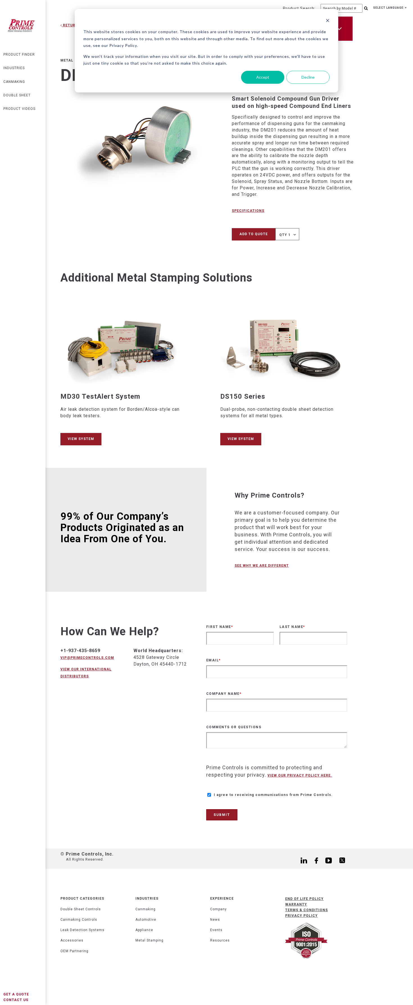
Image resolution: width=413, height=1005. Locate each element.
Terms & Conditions (306, 910)
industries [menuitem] (14, 68)
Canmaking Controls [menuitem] (78, 920)
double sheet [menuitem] (17, 95)
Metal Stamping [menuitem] (149, 940)
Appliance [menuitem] (144, 930)
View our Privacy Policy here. (299, 775)
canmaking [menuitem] (14, 82)
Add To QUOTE (253, 234)
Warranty (296, 904)
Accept (262, 77)
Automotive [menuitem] (145, 920)
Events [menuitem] (216, 930)
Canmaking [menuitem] (145, 909)
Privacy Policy (301, 916)
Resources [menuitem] (220, 940)
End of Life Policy (304, 899)
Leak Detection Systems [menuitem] (82, 930)
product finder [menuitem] (19, 54)
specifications (248, 211)
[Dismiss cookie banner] (328, 21)
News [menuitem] (215, 920)
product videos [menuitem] (19, 109)
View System (81, 439)
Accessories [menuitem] (71, 940)
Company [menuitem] (218, 909)
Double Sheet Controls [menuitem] (80, 909)
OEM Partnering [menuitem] (74, 951)
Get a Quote (16, 994)
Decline (308, 77)
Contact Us (15, 1000)
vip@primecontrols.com (87, 658)
